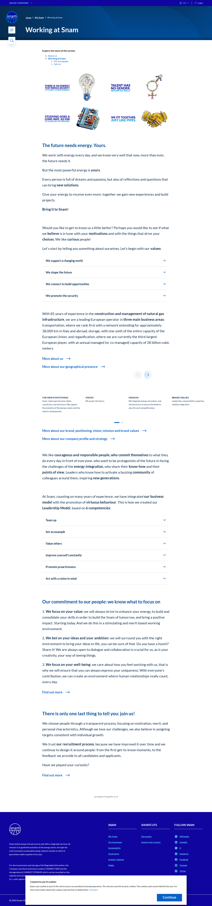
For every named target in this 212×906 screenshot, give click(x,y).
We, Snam (39, 17)
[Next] (148, 375)
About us (52, 55)
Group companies (19, 3)
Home (28, 17)
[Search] (11, 40)
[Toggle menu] (11, 30)
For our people (61, 61)
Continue (169, 897)
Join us (57, 64)
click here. (93, 890)
